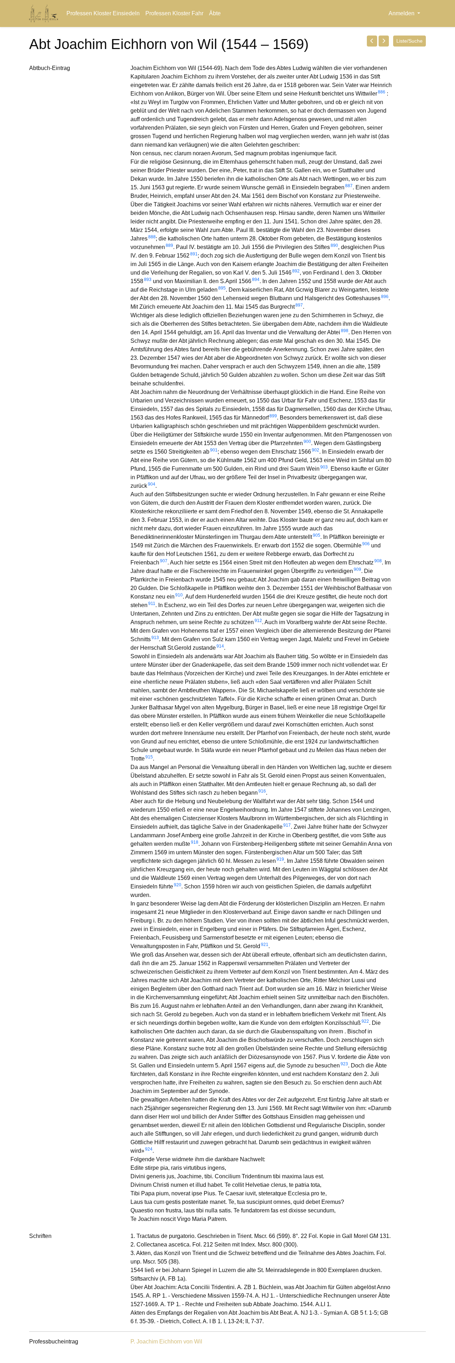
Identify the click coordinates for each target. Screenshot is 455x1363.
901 (214, 450)
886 (381, 92)
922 (365, 1021)
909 (357, 569)
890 (334, 245)
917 (287, 825)
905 (316, 535)
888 (152, 236)
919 (280, 859)
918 (194, 842)
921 (264, 944)
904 (151, 484)
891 (194, 253)
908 (378, 560)
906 (366, 543)
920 (177, 884)
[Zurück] (372, 41)
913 (155, 637)
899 (273, 415)
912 (258, 620)
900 (307, 441)
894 (255, 279)
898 (344, 330)
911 (151, 603)
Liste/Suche (409, 41)
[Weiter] (384, 41)
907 (163, 560)
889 (169, 245)
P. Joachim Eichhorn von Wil (166, 1341)
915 (149, 756)
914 (220, 646)
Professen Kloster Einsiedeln (103, 13)
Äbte (215, 13)
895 (222, 288)
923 (344, 1063)
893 (147, 279)
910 (179, 595)
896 (385, 296)
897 (299, 305)
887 (349, 185)
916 (262, 791)
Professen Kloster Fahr (174, 13)
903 (324, 467)
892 (296, 271)
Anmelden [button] (402, 13)
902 (315, 450)
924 (148, 1149)
